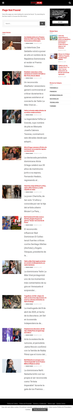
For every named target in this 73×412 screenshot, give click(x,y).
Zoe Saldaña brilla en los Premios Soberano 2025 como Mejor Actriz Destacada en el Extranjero (34, 39)
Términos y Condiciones (39, 403)
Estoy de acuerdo (40, 409)
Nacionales (54, 99)
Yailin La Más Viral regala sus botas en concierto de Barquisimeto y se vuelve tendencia (35, 263)
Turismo (53, 106)
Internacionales (56, 95)
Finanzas (53, 91)
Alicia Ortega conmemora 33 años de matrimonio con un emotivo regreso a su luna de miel (35, 149)
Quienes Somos (60, 403)
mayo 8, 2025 (38, 43)
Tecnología (54, 102)
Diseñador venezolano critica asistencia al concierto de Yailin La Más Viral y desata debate (34, 73)
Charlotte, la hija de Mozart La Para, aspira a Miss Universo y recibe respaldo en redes (35, 187)
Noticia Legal (51, 403)
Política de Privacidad (25, 403)
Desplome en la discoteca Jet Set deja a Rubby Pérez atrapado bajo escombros (34, 330)
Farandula (54, 88)
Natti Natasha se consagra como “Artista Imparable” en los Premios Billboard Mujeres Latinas (34, 361)
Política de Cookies (12, 403)
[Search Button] (42, 23)
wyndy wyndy (29, 43)
